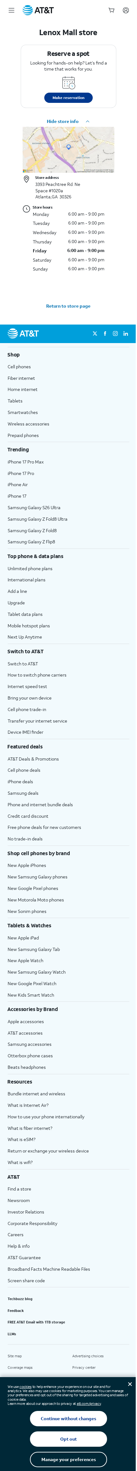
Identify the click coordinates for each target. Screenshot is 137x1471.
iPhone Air (18, 484)
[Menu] (11, 10)
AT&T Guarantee (24, 1257)
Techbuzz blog (20, 1299)
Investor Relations (26, 1212)
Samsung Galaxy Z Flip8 (31, 542)
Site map (15, 1356)
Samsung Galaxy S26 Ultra (34, 507)
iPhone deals (20, 781)
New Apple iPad (23, 938)
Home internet (23, 389)
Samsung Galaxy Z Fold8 (32, 530)
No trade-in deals (25, 839)
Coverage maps (20, 1367)
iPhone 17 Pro (21, 473)
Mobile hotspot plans (29, 626)
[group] (68, 354)
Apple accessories (26, 1021)
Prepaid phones (23, 435)
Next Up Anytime (25, 637)
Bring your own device (30, 698)
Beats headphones (27, 1067)
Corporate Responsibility (32, 1223)
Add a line (17, 591)
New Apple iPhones (27, 865)
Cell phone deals (24, 770)
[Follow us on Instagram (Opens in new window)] (115, 334)
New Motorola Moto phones (36, 900)
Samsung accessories (30, 1044)
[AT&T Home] (38, 10)
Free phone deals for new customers (44, 827)
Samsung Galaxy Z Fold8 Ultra (38, 519)
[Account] (126, 10)
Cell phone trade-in (27, 709)
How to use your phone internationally (46, 1117)
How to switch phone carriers (37, 675)
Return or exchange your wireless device (48, 1151)
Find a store (19, 1189)
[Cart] (112, 10)
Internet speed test (27, 686)
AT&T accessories (25, 1033)
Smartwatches (23, 412)
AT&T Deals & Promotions (33, 759)
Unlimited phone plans (30, 568)
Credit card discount (28, 816)
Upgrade (16, 603)
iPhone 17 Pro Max (26, 462)
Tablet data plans (25, 614)
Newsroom (19, 1200)
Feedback (16, 1310)
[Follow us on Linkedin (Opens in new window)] (125, 334)
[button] (68, 121)
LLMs (12, 1334)
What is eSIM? (21, 1139)
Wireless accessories (28, 424)
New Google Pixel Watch (32, 983)
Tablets (15, 401)
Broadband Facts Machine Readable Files (49, 1269)
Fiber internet (21, 378)
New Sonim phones (27, 911)
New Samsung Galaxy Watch (37, 972)
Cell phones (19, 367)
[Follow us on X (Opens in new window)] (95, 334)
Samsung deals (23, 793)
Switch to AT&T (23, 664)
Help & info (19, 1246)
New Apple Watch (25, 960)
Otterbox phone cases (30, 1056)
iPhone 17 (17, 496)
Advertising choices (88, 1356)
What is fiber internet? (30, 1128)
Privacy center (84, 1367)
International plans (27, 580)
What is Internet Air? (28, 1105)
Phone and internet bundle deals (40, 804)
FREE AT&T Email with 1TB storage (36, 1322)
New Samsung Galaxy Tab (34, 949)
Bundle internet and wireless (36, 1094)
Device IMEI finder (25, 732)
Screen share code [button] (26, 1280)
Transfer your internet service (37, 721)
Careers (16, 1234)
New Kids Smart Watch (31, 995)
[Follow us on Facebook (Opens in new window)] (105, 334)
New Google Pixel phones (33, 888)
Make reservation (68, 97)
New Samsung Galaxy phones (38, 877)
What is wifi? (20, 1162)
